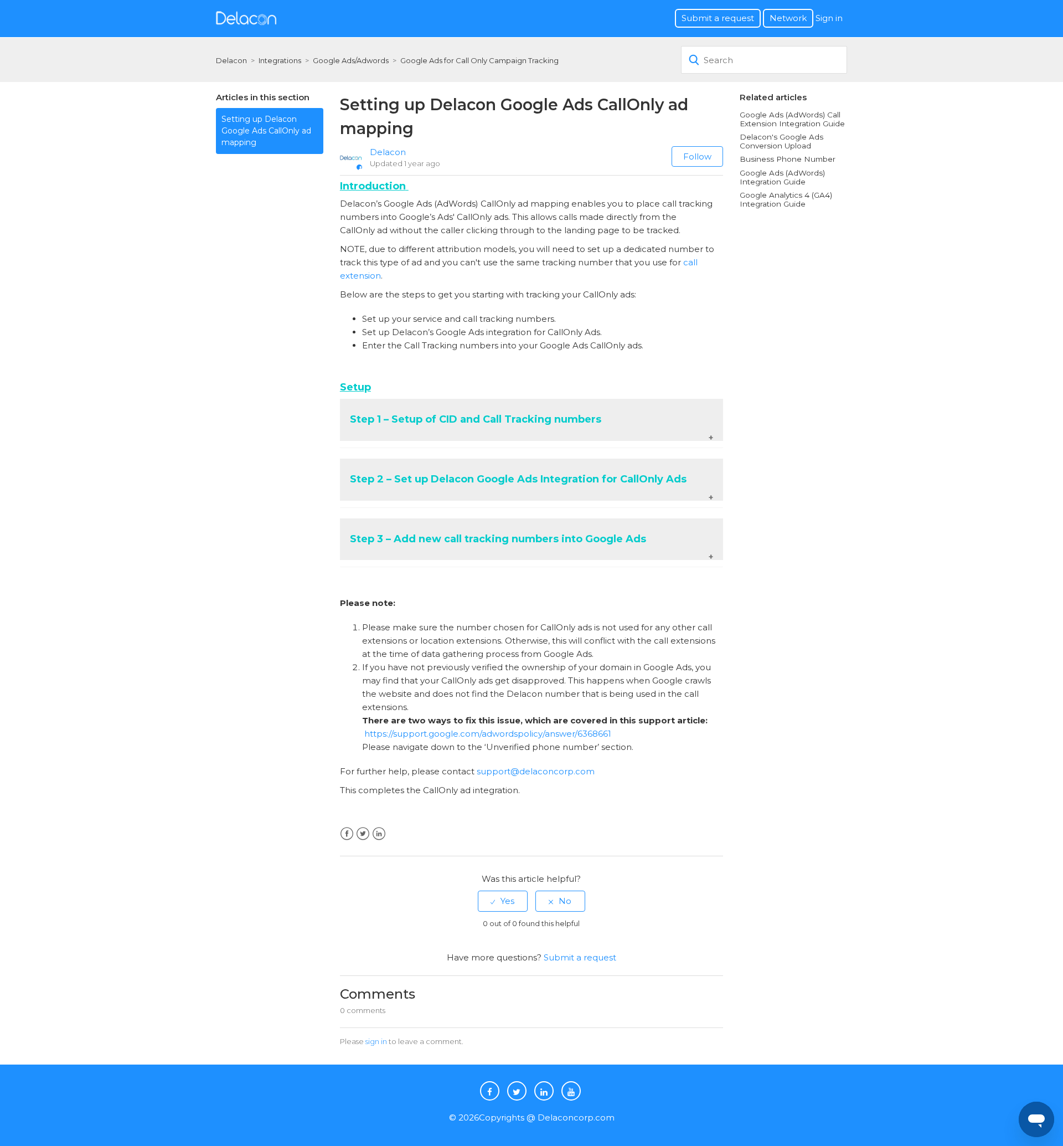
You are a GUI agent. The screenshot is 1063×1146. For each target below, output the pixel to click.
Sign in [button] (829, 18)
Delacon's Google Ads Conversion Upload (781, 141)
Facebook (347, 834)
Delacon (231, 60)
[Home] (246, 17)
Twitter (363, 834)
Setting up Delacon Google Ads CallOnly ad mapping (266, 130)
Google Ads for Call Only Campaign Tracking (479, 60)
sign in (376, 1041)
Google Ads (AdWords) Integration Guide (782, 177)
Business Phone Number (787, 159)
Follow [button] (697, 156)
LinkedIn (379, 834)
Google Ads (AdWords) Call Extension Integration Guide (792, 119)
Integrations (280, 60)
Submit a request (718, 18)
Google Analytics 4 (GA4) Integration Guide (786, 199)
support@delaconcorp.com (536, 771)
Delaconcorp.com (576, 1117)
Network (788, 18)
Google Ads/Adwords (351, 60)
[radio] (503, 901)
